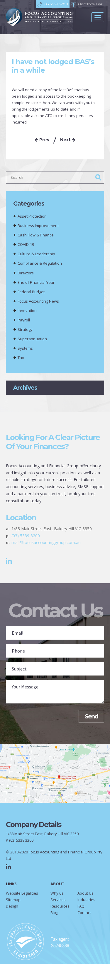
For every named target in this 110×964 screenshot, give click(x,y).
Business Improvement (38, 225)
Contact (84, 912)
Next (66, 139)
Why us (57, 893)
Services (58, 899)
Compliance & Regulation (40, 263)
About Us (85, 893)
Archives (25, 387)
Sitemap (13, 899)
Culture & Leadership (36, 253)
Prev (43, 139)
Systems (25, 348)
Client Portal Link (90, 4)
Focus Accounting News (38, 301)
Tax (21, 357)
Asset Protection (32, 216)
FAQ (80, 906)
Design (12, 906)
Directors (26, 273)
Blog (54, 912)
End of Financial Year (36, 282)
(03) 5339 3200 (25, 535)
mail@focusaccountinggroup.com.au (46, 542)
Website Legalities (22, 893)
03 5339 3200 (56, 4)
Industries (86, 899)
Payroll (24, 320)
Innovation (27, 310)
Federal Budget (31, 291)
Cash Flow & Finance (36, 235)
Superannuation (32, 338)
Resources (60, 906)
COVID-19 (26, 244)
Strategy (25, 329)
